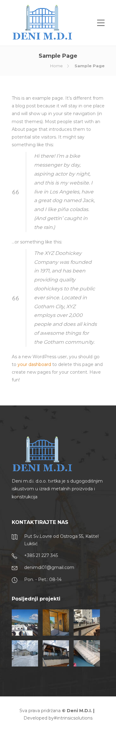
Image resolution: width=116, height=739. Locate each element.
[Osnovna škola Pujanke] (87, 653)
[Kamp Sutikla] (56, 653)
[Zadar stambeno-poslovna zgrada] (87, 622)
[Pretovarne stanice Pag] (25, 653)
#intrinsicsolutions (73, 718)
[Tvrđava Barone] (56, 622)
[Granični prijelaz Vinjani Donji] (25, 622)
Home (56, 65)
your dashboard (34, 364)
